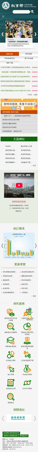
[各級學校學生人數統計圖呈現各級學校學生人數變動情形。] (19, 246)
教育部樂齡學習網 (11, 162)
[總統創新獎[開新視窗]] (19, 418)
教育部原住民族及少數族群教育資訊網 (12, 158)
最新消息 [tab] (9, 54)
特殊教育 (6, 284)
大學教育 (24, 292)
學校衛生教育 (7, 276)
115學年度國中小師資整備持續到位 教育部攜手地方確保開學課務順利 (16, 67)
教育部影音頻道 (19, 202)
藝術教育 (6, 280)
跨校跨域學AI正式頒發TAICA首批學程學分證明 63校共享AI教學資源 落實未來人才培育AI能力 (16, 76)
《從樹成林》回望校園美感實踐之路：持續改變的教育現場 (16, 72)
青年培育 (24, 288)
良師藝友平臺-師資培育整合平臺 (27, 162)
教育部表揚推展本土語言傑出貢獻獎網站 (27, 158)
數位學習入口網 (26, 146)
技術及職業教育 (8, 292)
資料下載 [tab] (9, 63)
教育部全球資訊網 (19, 5)
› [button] (35, 34)
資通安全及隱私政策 (11, 436)
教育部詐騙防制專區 (12, 154)
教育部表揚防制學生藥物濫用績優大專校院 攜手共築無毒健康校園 (16, 81)
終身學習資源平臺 (27, 154)
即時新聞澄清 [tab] (10, 58)
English (8, 146)
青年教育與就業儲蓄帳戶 (27, 150)
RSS (30, 95)
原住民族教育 (26, 280)
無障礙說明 (23, 436)
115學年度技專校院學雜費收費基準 (13, 86)
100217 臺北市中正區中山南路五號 (17, 441)
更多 (34, 296)
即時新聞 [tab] (28, 54)
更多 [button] (35, 95)
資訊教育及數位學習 (28, 272)
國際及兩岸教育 (26, 276)
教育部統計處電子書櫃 (12, 150)
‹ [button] (2, 34)
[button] (32, 11)
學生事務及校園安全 (10, 272)
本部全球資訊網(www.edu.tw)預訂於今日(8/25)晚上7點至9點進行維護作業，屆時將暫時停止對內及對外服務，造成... (16, 90)
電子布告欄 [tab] (29, 58)
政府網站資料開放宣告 (11, 433)
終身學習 (6, 288)
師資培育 (24, 284)
